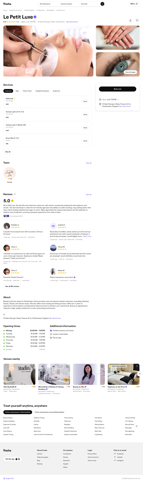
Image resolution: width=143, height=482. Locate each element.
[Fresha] (7, 3)
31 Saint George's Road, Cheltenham (51, 22)
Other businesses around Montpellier (49, 412)
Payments (66, 460)
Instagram (120, 460)
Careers (39, 454)
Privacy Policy (92, 454)
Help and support (42, 457)
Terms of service (93, 457)
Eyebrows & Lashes (15, 10)
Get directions (72, 22)
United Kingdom (29, 10)
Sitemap (39, 464)
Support (65, 464)
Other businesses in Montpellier (17, 412)
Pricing (65, 457)
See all (88, 163)
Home (5, 10)
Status (65, 467)
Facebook (120, 454)
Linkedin (119, 457)
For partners (67, 454)
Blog (38, 460)
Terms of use (92, 460)
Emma (33, 237)
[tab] (8, 91)
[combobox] (48, 4)
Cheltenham (41, 10)
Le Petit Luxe (60, 10)
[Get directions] (47, 314)
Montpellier (50, 10)
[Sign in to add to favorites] (137, 20)
